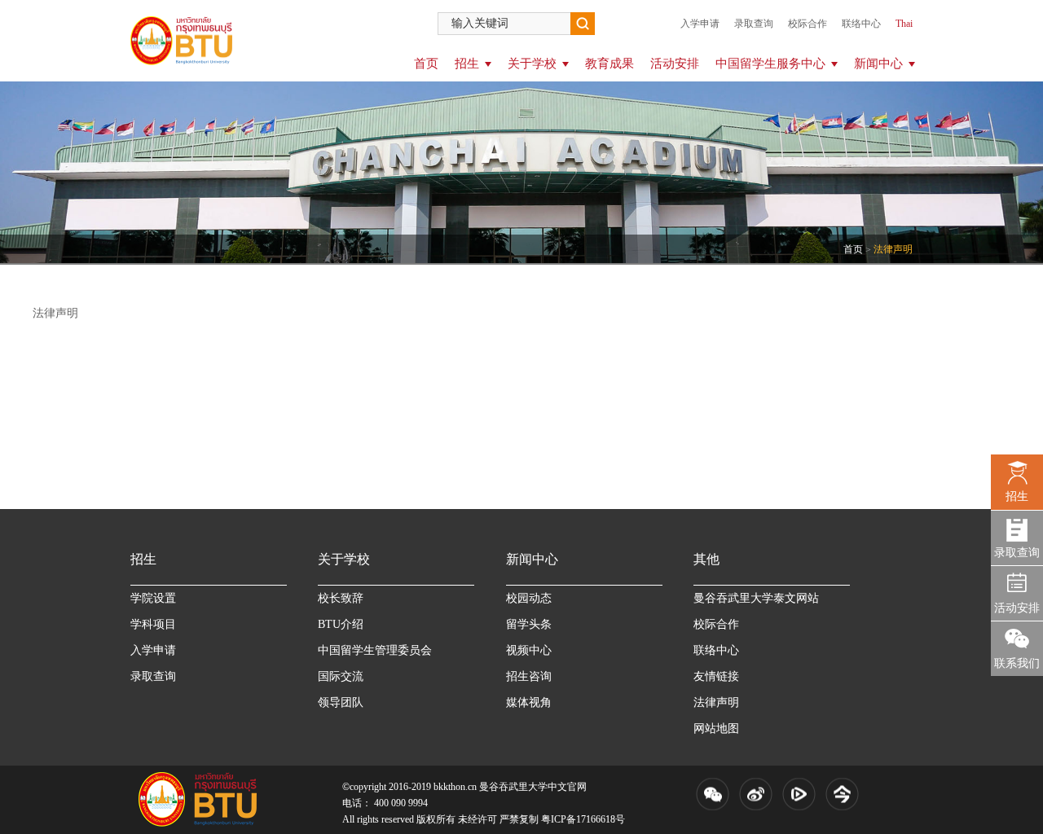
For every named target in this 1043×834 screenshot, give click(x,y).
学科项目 (153, 624)
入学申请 (700, 23)
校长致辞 (340, 598)
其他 (706, 559)
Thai (904, 23)
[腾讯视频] (799, 794)
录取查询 (753, 23)
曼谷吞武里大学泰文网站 (756, 598)
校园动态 (529, 598)
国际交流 (340, 676)
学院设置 (153, 598)
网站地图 (716, 728)
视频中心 (529, 650)
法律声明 (716, 702)
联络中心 (861, 23)
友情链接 (716, 676)
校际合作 (807, 23)
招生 (467, 63)
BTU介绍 (340, 624)
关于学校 (532, 63)
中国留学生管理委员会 (375, 650)
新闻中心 (878, 63)
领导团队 (340, 702)
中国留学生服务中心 (770, 63)
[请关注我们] (712, 794)
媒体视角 (529, 702)
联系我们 (1017, 663)
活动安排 (674, 63)
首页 (426, 63)
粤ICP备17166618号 (583, 819)
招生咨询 (529, 676)
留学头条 (529, 624)
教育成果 (609, 63)
